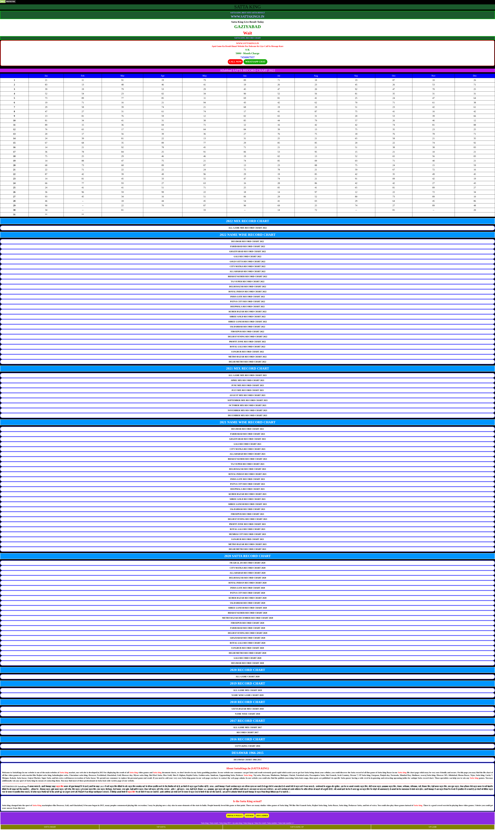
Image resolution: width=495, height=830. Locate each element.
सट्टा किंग (60, 786)
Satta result (214, 823)
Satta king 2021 (225, 823)
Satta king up (249, 823)
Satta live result (260, 823)
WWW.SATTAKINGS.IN (247, 16)
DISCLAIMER (262, 816)
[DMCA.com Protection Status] (8, 1)
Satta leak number (285, 823)
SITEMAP (249, 816)
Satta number (272, 823)
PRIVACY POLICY (235, 816)
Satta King (37, 805)
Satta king (64, 772)
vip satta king (237, 823)
